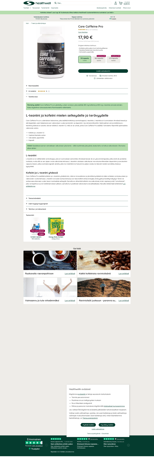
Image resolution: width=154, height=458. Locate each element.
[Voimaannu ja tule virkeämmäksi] (50, 291)
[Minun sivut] (115, 3)
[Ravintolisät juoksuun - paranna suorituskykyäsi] (104, 291)
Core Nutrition (83, 32)
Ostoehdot (105, 433)
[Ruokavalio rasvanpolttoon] (50, 264)
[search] (82, 3)
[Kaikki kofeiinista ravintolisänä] (104, 264)
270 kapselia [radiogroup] (114, 58)
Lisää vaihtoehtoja (98, 429)
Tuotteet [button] (26, 8)
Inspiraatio (54, 8)
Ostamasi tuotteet (115, 8)
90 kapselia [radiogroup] (85, 59)
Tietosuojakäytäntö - (94, 433)
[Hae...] (55, 3)
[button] (124, 3)
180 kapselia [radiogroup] (100, 58)
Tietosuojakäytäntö (90, 418)
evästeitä (81, 394)
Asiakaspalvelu (102, 8)
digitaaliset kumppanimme (114, 406)
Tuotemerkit (45, 8)
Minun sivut (127, 8)
